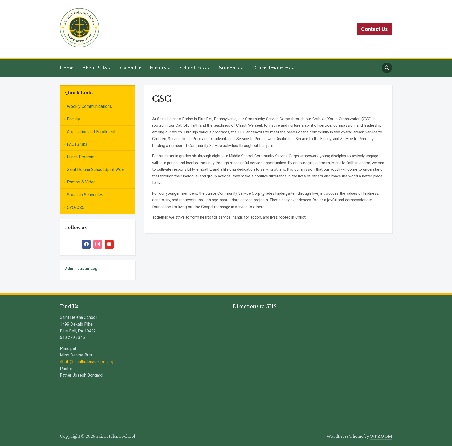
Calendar (130, 67)
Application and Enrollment (91, 131)
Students (229, 67)
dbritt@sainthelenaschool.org (86, 361)
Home (67, 67)
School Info (192, 67)
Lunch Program (80, 156)
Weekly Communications (89, 106)
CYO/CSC (75, 207)
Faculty (158, 67)
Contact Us (374, 29)
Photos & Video (81, 182)
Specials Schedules (85, 194)
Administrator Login (82, 268)
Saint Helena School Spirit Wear (96, 169)
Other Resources (271, 67)
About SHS (94, 67)
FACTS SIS (77, 144)
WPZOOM (381, 436)
